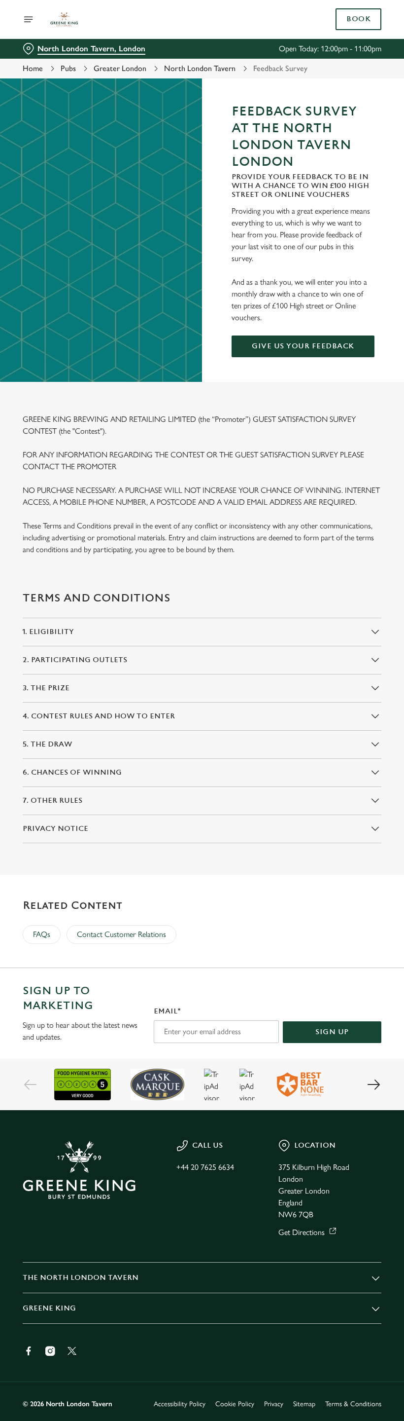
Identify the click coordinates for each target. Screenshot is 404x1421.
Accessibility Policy (179, 1404)
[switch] (152, 745)
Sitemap (304, 1404)
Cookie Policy (234, 1404)
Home (33, 68)
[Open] (28, 19)
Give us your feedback (303, 346)
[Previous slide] (30, 1084)
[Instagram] (50, 1351)
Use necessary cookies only (200, 813)
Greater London (120, 68)
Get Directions (301, 1232)
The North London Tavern (80, 1277)
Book (358, 19)
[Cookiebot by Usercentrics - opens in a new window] (349, 600)
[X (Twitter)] (72, 1351)
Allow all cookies (330, 813)
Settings (359, 781)
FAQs (41, 934)
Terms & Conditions (353, 1404)
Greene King (49, 1308)
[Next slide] (373, 1084)
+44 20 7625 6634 (205, 1167)
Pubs (68, 68)
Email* (167, 1011)
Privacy (273, 1404)
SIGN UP (332, 1032)
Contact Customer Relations (121, 934)
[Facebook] (28, 1351)
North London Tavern (200, 68)
